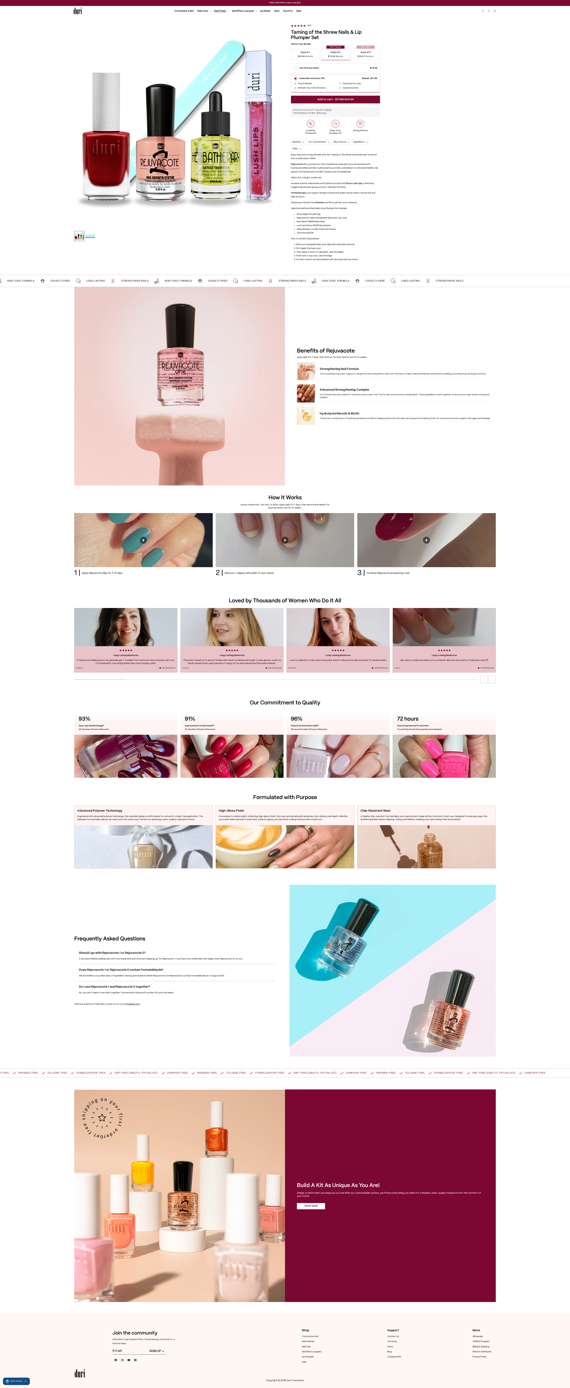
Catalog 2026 (394, 1357)
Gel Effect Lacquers (312, 1352)
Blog (389, 1352)
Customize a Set (310, 1336)
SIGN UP (155, 1351)
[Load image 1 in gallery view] (79, 236)
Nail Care (306, 1347)
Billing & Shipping (481, 1347)
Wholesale (478, 1336)
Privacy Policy (480, 1357)
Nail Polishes (308, 1341)
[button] (204, 11)
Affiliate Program (481, 1341)
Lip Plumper (308, 1357)
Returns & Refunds (482, 1352)
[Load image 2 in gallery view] (90, 236)
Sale (304, 1362)
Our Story (392, 1341)
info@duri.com (132, 1004)
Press (390, 1347)
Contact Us (393, 1336)
